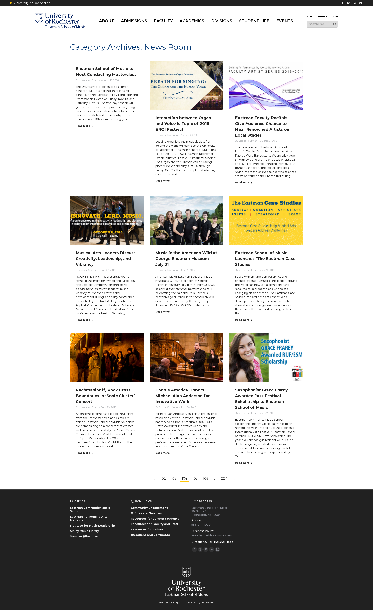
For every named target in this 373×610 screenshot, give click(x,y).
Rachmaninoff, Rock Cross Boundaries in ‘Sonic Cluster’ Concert (105, 396)
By (87, 80)
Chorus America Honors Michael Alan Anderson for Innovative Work (182, 396)
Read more (83, 125)
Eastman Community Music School (90, 509)
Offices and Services (146, 513)
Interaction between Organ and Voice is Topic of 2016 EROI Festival (183, 123)
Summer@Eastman (84, 536)
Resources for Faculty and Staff (154, 524)
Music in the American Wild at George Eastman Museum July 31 (186, 258)
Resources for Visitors (147, 529)
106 (205, 478)
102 (163, 478)
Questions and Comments (150, 535)
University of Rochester (32, 3)
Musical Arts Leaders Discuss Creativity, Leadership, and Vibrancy (106, 258)
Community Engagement (149, 507)
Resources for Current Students (155, 518)
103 (173, 478)
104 (184, 478)
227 (224, 478)
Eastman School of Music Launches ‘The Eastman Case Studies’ (265, 258)
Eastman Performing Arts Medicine (88, 518)
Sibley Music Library (84, 531)
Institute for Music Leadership (92, 525)
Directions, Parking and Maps (212, 542)
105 (195, 478)
